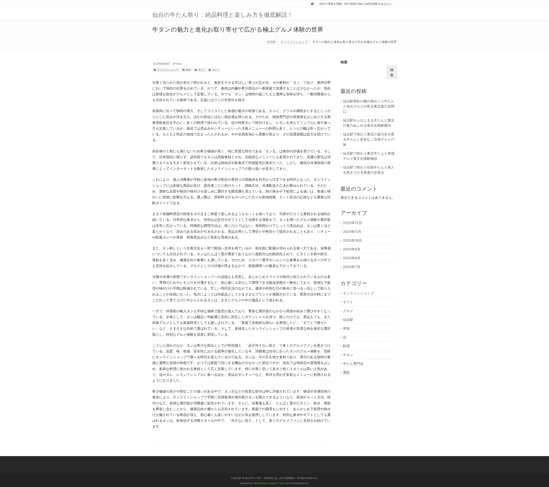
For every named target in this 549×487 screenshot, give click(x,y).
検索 (344, 62)
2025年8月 (351, 258)
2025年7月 (351, 267)
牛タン (201, 69)
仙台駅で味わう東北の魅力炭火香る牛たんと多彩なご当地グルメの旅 (368, 139)
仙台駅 (348, 319)
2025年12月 (352, 223)
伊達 (346, 328)
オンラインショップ (294, 42)
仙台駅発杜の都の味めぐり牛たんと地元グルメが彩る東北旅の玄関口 (368, 106)
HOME (271, 42)
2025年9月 (351, 249)
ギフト (348, 302)
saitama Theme (277, 483)
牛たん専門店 (353, 363)
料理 (188, 69)
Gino (178, 63)
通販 (346, 372)
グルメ (215, 69)
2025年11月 (352, 231)
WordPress (259, 483)
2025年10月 (352, 240)
